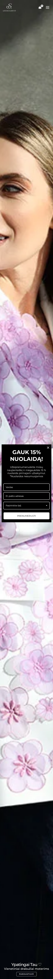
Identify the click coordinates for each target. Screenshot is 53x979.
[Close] (48, 447)
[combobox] (26, 505)
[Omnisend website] (26, 528)
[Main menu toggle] (47, 7)
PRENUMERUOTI (26, 515)
